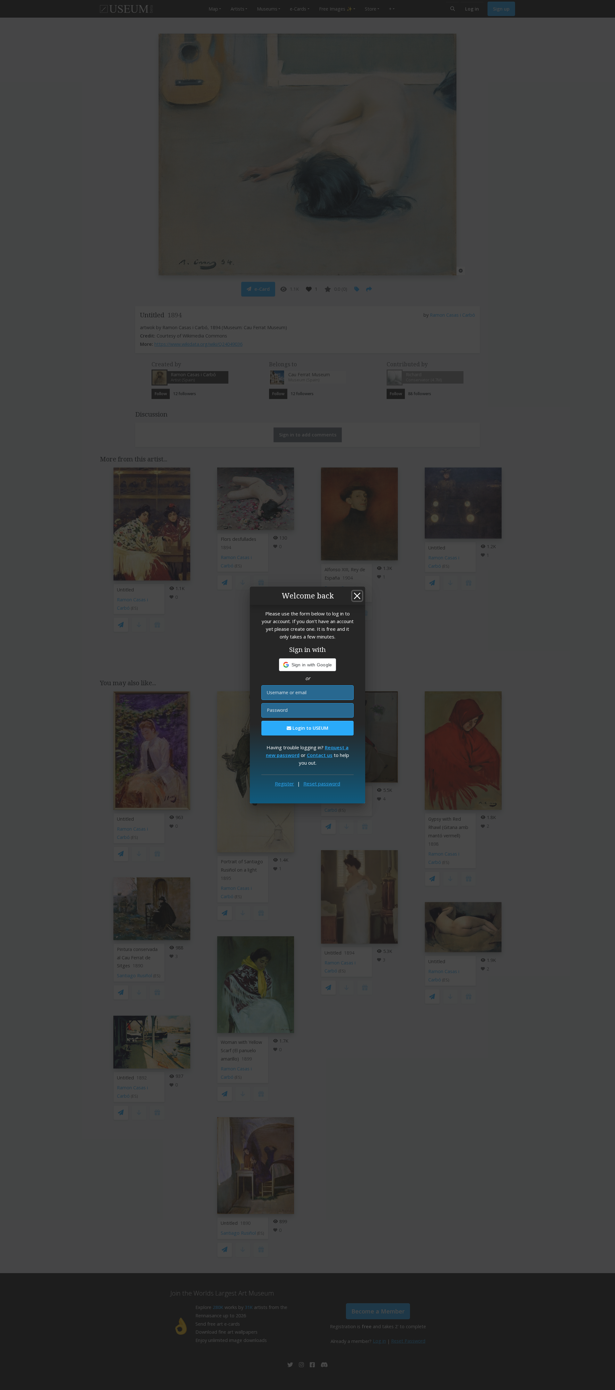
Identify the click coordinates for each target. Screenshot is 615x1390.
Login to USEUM (309, 728)
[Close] (357, 596)
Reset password (321, 783)
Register (284, 783)
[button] (307, 664)
